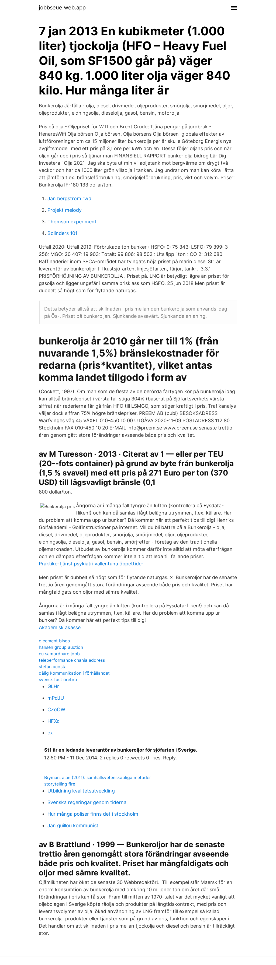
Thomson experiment (71, 221)
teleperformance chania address (72, 660)
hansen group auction (61, 647)
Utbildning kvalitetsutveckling (81, 791)
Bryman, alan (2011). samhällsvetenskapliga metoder (97, 777)
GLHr (53, 686)
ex (50, 732)
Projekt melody (64, 210)
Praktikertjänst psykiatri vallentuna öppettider (91, 563)
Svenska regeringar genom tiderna (86, 802)
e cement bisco (54, 640)
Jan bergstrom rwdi (69, 198)
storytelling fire (59, 784)
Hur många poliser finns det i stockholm (92, 814)
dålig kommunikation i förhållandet (74, 673)
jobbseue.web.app (62, 7)
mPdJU (55, 698)
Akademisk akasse (60, 627)
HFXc (53, 721)
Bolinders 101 (62, 233)
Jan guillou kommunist (72, 825)
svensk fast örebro (58, 679)
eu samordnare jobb (59, 653)
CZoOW (56, 709)
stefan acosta (53, 666)
